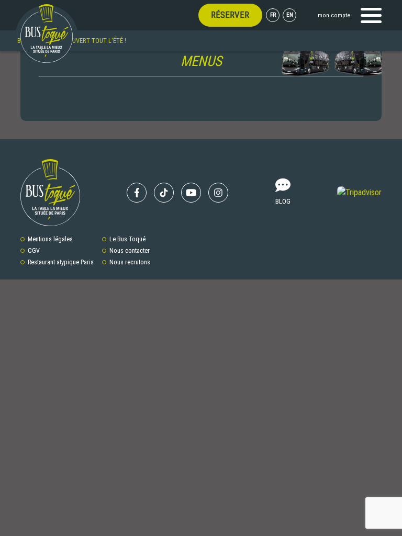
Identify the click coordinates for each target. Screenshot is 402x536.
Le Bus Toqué (127, 239)
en (289, 15)
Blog (283, 201)
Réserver (230, 14)
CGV (34, 250)
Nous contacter (129, 250)
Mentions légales (50, 239)
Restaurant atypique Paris (61, 262)
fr (273, 15)
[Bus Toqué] (46, 33)
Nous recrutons (129, 262)
